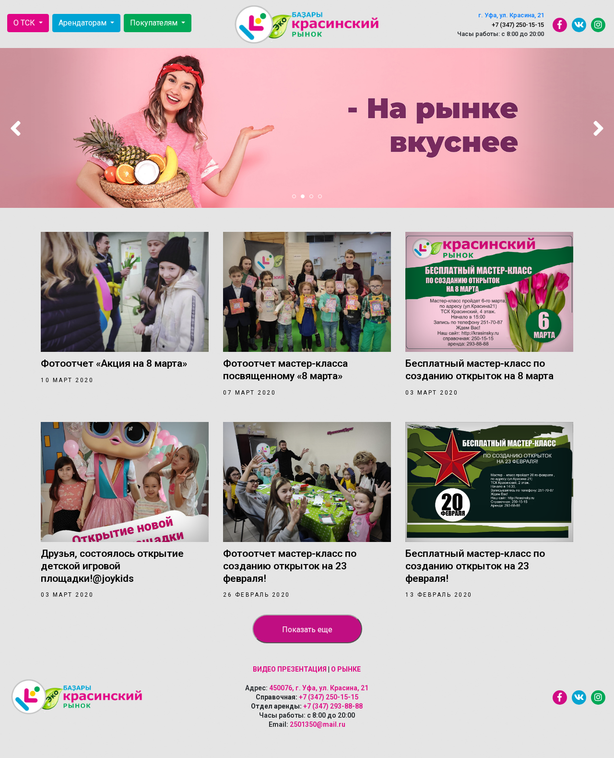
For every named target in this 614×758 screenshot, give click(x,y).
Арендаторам (83, 22)
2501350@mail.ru (317, 724)
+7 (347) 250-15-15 (518, 24)
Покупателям (154, 22)
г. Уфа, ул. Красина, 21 (511, 15)
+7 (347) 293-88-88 (333, 706)
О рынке (346, 669)
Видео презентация (290, 669)
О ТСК (25, 22)
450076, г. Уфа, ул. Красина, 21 (318, 688)
